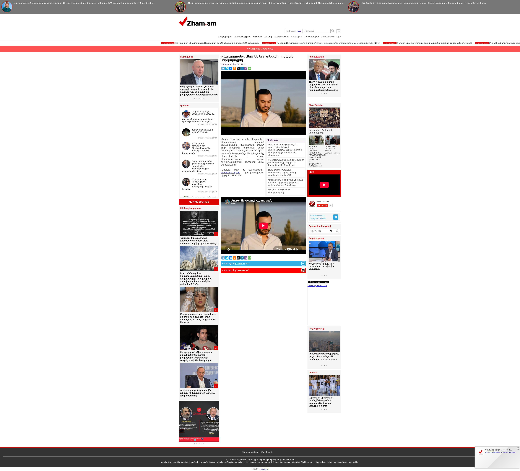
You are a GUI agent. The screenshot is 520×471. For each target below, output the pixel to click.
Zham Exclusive (327, 37)
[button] (182, 78)
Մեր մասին (266, 452)
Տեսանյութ (296, 37)
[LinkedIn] (242, 68)
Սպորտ (313, 372)
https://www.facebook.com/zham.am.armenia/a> (500, 452)
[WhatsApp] (249, 68)
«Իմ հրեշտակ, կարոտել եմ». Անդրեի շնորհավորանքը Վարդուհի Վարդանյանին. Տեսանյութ (285, 162)
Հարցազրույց (316, 238)
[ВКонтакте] (230, 68)
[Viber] (245, 68)
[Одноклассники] (234, 68)
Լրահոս (184, 106)
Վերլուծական (312, 37)
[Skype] (226, 68)
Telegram (240, 263)
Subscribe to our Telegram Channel (318, 216)
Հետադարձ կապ (250, 452)
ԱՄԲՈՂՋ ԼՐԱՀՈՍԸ (199, 202)
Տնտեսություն (281, 37)
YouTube (240, 270)
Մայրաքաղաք (316, 329)
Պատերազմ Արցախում (260, 49)
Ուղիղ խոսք (186, 57)
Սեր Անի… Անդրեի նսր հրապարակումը (278, 191)
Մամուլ (268, 37)
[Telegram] (223, 68)
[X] (238, 68)
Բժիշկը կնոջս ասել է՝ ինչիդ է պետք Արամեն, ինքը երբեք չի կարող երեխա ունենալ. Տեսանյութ (285, 182)
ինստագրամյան (230, 172)
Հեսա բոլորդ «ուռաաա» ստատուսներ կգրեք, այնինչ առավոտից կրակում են (281, 172)
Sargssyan (264, 469)
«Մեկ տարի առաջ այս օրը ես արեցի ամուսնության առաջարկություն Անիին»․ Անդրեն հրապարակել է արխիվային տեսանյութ (284, 150)
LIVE (311, 172)
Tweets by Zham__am (317, 285)
